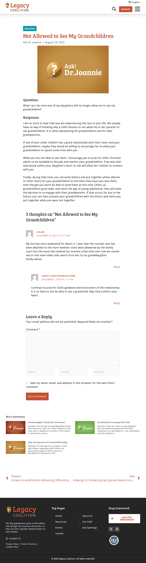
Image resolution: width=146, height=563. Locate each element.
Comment (33, 329)
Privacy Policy (12, 544)
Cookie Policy (12, 546)
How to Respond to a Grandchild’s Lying (47, 442)
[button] (137, 9)
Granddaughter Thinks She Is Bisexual (46, 422)
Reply (116, 266)
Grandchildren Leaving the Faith (113, 422)
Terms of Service (28, 544)
